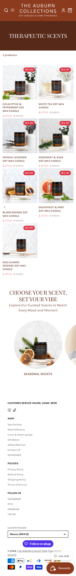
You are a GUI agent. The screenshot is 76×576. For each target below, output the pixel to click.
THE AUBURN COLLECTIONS (32, 550)
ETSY (10, 504)
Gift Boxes (13, 439)
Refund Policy (15, 474)
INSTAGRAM (14, 499)
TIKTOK (12, 514)
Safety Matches (17, 444)
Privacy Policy (15, 469)
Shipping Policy (17, 479)
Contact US (14, 449)
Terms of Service (17, 484)
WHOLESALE (14, 454)
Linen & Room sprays (20, 434)
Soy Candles (15, 424)
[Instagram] (9, 410)
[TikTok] (14, 410)
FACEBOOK (13, 509)
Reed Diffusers (16, 429)
